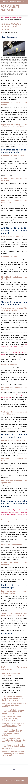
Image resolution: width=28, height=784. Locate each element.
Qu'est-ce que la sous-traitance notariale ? (12, 674)
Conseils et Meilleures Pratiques (13, 17)
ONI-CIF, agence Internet (18, 780)
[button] (21, 14)
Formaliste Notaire (10, 8)
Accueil (2, 17)
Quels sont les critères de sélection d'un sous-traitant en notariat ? (13, 746)
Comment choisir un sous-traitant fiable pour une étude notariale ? (13, 711)
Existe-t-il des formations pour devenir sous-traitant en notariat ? (13, 753)
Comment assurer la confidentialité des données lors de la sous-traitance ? (14, 740)
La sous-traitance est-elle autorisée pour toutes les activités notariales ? (13, 725)
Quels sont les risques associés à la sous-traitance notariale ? (11, 718)
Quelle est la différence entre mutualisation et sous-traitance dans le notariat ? (12, 732)
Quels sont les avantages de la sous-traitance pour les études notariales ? (12, 698)
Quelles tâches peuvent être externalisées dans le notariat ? (14, 705)
